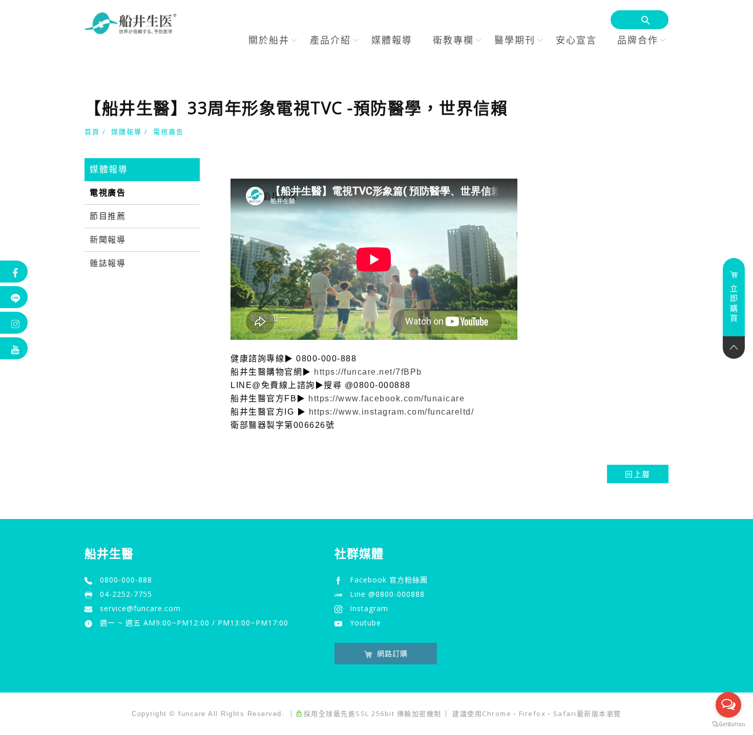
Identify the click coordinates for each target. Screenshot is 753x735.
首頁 (92, 131)
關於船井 (268, 40)
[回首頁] (131, 23)
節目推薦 (108, 216)
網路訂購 (392, 653)
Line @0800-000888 (387, 594)
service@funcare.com (140, 608)
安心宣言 (576, 40)
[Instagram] (14, 322)
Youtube (365, 623)
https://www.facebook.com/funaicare (386, 398)
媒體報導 (391, 40)
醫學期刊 (514, 40)
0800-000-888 (126, 580)
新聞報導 (108, 239)
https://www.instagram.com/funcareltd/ (391, 411)
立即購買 (734, 303)
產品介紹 (330, 40)
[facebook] (14, 271)
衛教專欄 (453, 40)
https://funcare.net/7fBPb (368, 372)
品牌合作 (637, 40)
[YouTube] (14, 348)
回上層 (638, 474)
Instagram (369, 608)
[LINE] (14, 297)
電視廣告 (168, 131)
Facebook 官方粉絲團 (389, 580)
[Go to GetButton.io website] (728, 724)
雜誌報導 (108, 263)
